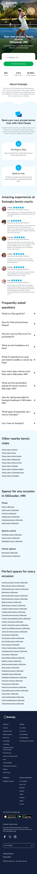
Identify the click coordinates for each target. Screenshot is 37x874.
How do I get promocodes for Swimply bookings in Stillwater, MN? (17, 400)
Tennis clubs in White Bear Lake (13, 473)
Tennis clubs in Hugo (9, 453)
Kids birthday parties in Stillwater (13, 658)
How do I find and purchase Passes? (15, 324)
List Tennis (22, 731)
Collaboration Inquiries (10, 766)
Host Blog (6, 744)
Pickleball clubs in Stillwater (11, 674)
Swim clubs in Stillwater (10, 694)
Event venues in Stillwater (11, 645)
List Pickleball (23, 734)
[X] (10, 836)
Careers (5, 728)
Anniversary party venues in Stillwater (15, 583)
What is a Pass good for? (13, 313)
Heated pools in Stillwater (11, 517)
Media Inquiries (7, 734)
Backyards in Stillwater (10, 553)
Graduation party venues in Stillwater (14, 651)
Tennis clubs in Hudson (9, 450)
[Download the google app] (25, 816)
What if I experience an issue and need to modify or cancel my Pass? (17, 360)
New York (22, 784)
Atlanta (21, 791)
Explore (5, 769)
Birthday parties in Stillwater (11, 602)
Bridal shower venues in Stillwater (13, 605)
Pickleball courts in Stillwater (12, 535)
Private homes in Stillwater (11, 556)
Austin (21, 794)
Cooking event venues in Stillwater (13, 612)
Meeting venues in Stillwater (11, 661)
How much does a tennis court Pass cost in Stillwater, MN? (16, 373)
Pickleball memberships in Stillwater (14, 677)
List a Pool (22, 728)
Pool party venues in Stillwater (12, 681)
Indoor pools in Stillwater (10, 510)
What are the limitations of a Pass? (15, 347)
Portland (22, 788)
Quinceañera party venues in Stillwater (15, 690)
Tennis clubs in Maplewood (11, 459)
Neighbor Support (8, 781)
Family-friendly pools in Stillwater (13, 648)
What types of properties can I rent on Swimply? (16, 413)
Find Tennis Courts (19, 64)
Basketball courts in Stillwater (12, 541)
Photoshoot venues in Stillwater (13, 671)
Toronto (21, 804)
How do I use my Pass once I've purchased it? (16, 335)
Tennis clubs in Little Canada (11, 456)
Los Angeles (23, 781)
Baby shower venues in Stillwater (13, 586)
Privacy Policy (7, 857)
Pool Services (7, 753)
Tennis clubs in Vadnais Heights (12, 469)
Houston (22, 797)
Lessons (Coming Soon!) (10, 756)
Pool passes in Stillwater (10, 684)
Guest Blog (6, 741)
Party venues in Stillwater (10, 668)
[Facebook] (4, 836)
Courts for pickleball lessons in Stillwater (16, 628)
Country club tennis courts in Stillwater (15, 625)
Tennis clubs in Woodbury (10, 476)
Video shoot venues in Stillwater (13, 704)
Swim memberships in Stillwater (13, 697)
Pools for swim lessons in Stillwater (14, 687)
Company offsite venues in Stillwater (14, 609)
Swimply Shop (7, 731)
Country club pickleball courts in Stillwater (16, 618)
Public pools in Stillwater (10, 523)
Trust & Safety (7, 763)
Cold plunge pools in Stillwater (12, 520)
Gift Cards (6, 738)
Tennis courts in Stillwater (11, 538)
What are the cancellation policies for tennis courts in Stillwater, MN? (14, 385)
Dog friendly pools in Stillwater (12, 641)
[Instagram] (15, 836)
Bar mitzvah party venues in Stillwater (15, 596)
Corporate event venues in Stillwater (14, 615)
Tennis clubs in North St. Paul (12, 463)
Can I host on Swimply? (13, 423)
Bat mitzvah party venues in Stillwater (15, 599)
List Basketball (23, 738)
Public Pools (6, 772)
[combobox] (18, 57)
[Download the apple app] (10, 816)
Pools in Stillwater (8, 507)
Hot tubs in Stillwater (9, 513)
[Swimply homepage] (18, 3)
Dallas (21, 801)
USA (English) (8, 845)
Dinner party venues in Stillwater (13, 638)
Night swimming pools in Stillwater (14, 664)
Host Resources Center (26, 741)
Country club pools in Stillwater (12, 622)
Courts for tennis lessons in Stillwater (14, 632)
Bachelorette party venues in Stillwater (15, 589)
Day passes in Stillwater (10, 635)
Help (4, 759)
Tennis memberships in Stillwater (13, 700)
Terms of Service (8, 853)
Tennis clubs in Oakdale (10, 466)
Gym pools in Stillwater (10, 654)
